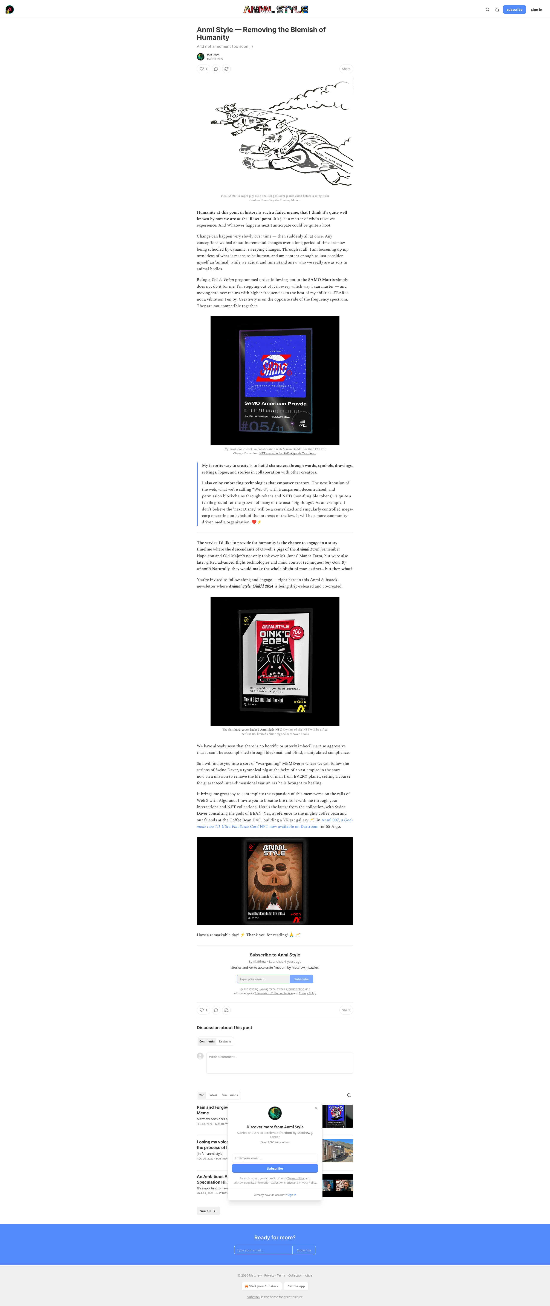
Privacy (269, 1275)
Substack (253, 1297)
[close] (316, 1108)
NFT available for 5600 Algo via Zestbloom (287, 453)
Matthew (213, 54)
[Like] (199, 1129)
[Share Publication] (497, 9)
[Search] (487, 9)
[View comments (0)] (216, 69)
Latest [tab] (213, 1095)
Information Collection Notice (274, 1182)
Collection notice (300, 1275)
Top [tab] (201, 1095)
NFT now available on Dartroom (288, 826)
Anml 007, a (332, 820)
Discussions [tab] (230, 1095)
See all (205, 1211)
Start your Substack (263, 1286)
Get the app (296, 1286)
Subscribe (514, 9)
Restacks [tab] (225, 1041)
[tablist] (215, 1041)
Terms (281, 1275)
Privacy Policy (307, 1182)
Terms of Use (295, 1178)
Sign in (536, 9)
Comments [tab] (207, 1041)
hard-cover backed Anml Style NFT (257, 729)
